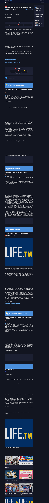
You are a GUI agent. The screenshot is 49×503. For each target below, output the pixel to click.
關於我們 (41, 0)
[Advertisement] (19, 41)
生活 (21, 2)
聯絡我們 (43, 0)
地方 (31, 2)
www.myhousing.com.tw (11, 448)
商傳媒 (5, 95)
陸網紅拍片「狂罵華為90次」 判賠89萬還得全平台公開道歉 (13, 62)
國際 (33, 2)
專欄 (29, 2)
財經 (25, 2)
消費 (27, 2)
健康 (23, 2)
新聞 (19, 2)
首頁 (17, 2)
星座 (34, 2)
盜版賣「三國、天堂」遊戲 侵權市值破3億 (10, 59)
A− (25, 9)
